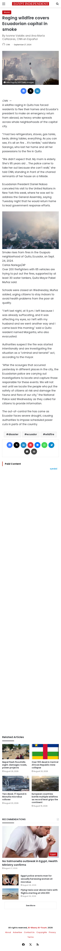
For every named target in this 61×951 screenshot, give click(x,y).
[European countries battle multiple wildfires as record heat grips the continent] (45, 783)
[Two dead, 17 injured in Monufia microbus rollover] (15, 783)
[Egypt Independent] (30, 3)
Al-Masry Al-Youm (37, 927)
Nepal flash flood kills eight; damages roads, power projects (14, 765)
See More (30, 905)
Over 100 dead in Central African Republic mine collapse (45, 765)
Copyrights (41, 932)
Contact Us (29, 932)
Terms (31, 937)
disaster (13, 434)
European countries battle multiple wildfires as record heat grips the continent (45, 798)
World (7, 12)
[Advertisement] (30, 603)
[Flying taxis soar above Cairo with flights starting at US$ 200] (10, 894)
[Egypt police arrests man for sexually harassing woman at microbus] (10, 879)
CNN (8, 44)
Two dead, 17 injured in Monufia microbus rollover (14, 796)
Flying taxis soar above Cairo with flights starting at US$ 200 (39, 891)
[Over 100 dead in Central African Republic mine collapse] (45, 751)
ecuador (32, 434)
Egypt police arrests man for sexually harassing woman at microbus (37, 878)
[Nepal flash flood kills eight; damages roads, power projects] (15, 751)
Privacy (52, 932)
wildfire (49, 434)
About (8, 932)
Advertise (17, 932)
